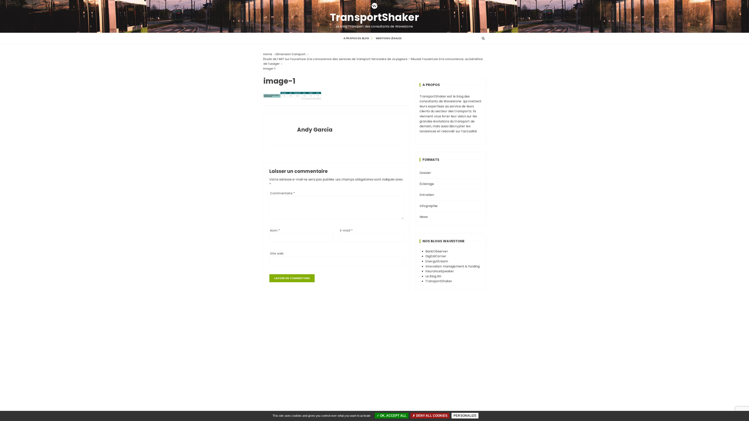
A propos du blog (356, 38)
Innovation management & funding (452, 266)
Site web (277, 253)
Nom (275, 230)
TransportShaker (374, 17)
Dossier (425, 173)
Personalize (465, 415)
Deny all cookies (431, 415)
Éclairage (427, 184)
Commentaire (282, 193)
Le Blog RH (433, 276)
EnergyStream (436, 261)
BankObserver (436, 251)
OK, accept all (392, 415)
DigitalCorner (435, 256)
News (424, 217)
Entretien (427, 195)
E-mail (346, 230)
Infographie (429, 206)
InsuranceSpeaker (439, 271)
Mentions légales (389, 38)
